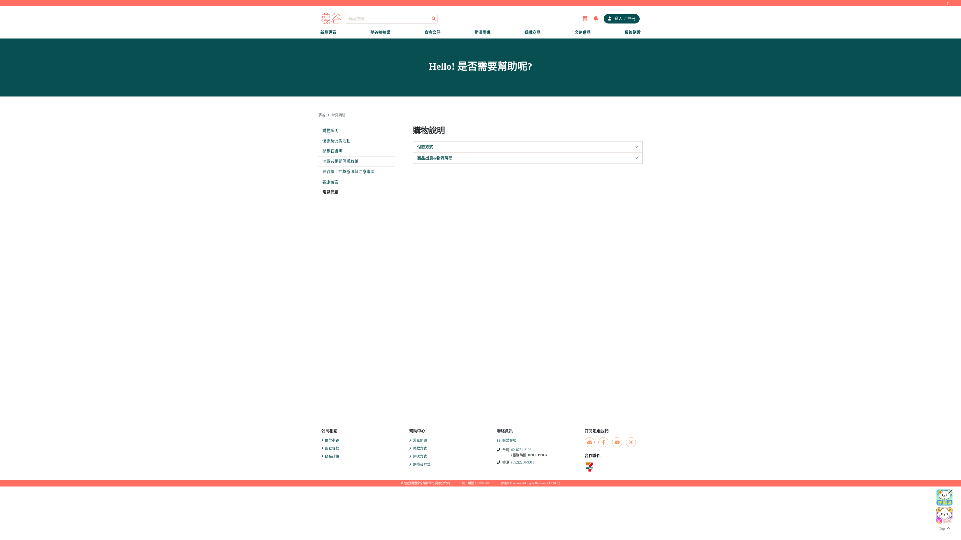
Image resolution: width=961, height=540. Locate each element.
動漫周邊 (482, 32)
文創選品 (583, 32)
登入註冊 (624, 18)
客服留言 (330, 182)
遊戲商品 (533, 32)
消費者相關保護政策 (340, 161)
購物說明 (330, 130)
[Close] (950, 491)
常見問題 (338, 115)
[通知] (596, 18)
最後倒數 (633, 32)
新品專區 (328, 32)
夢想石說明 (332, 151)
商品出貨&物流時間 (434, 158)
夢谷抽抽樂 (380, 32)
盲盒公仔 (432, 32)
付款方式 (425, 147)
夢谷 (321, 115)
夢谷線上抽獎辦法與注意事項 (348, 172)
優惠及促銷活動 (336, 141)
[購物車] (585, 18)
